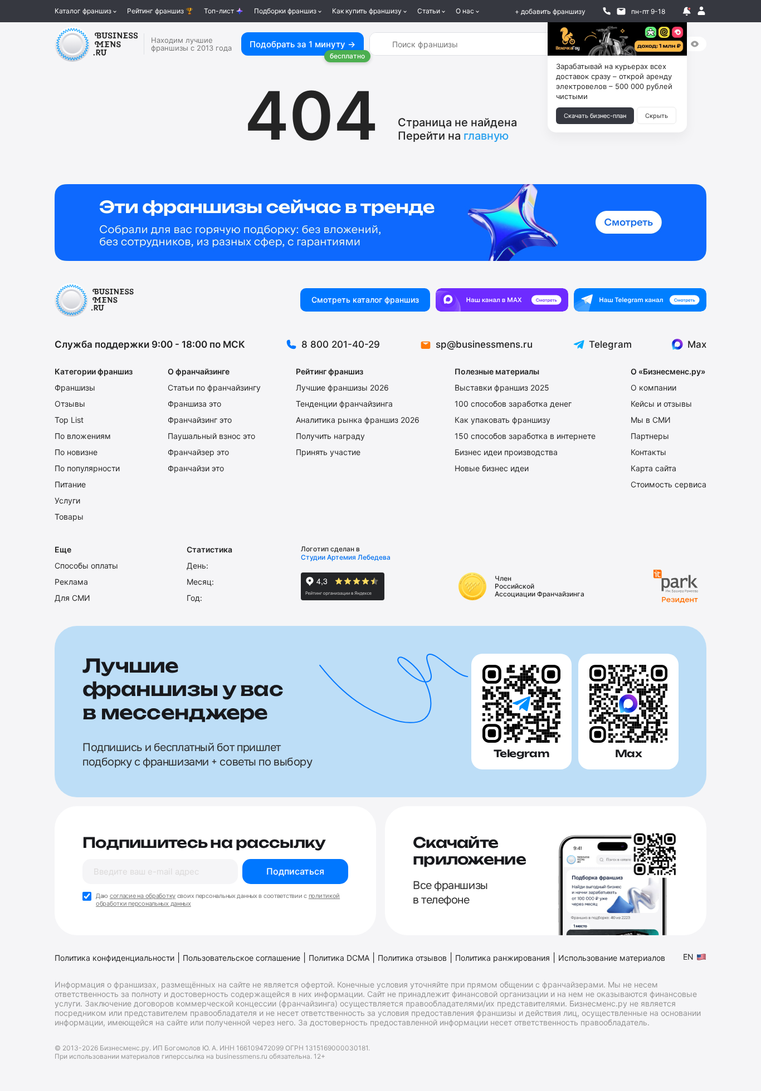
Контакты (648, 452)
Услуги (67, 500)
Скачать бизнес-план (595, 116)
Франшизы (75, 387)
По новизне (76, 452)
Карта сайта (653, 468)
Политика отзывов (412, 957)
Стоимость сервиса (668, 484)
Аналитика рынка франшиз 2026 (357, 419)
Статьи (428, 11)
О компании (653, 387)
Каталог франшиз (83, 11)
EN (688, 956)
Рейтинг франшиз (155, 11)
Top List (69, 419)
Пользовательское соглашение (241, 957)
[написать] (621, 11)
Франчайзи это (196, 468)
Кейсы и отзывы (661, 403)
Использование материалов (611, 957)
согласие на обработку (142, 896)
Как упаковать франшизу (502, 419)
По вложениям (83, 436)
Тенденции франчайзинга (344, 403)
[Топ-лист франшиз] (380, 222)
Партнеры (650, 436)
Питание (70, 484)
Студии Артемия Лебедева (346, 557)
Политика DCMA (339, 957)
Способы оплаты (86, 565)
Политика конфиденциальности (114, 957)
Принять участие (328, 452)
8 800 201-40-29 (340, 344)
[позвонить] (606, 11)
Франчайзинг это (200, 419)
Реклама (71, 581)
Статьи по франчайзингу (214, 387)
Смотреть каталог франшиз (365, 299)
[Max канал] (502, 300)
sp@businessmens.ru (484, 344)
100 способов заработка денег (513, 403)
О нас (465, 11)
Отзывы (70, 403)
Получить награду (330, 436)
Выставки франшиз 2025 (502, 387)
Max (696, 344)
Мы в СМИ (651, 419)
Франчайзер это (198, 452)
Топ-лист (219, 11)
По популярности (87, 468)
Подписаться (295, 871)
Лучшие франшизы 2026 (342, 387)
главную (486, 135)
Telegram (610, 344)
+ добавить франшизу (550, 11)
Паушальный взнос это (211, 436)
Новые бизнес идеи (492, 468)
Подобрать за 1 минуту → (302, 44)
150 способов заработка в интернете (525, 436)
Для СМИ (72, 598)
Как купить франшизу (367, 11)
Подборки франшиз (285, 11)
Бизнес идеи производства (506, 452)
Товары (69, 516)
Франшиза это (194, 403)
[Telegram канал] (640, 300)
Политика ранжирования (502, 957)
